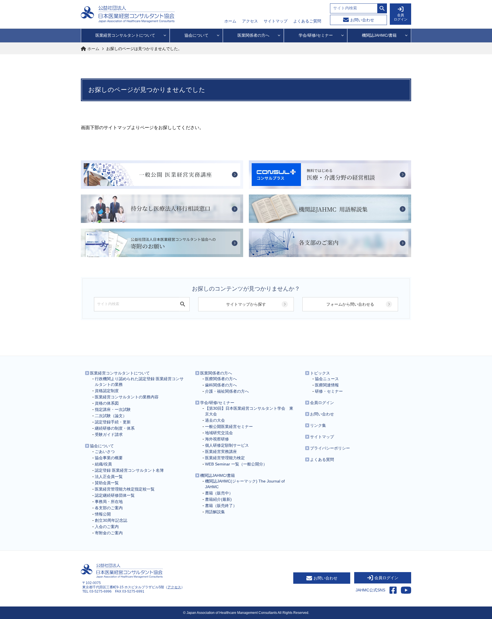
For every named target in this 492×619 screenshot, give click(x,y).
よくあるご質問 (307, 21)
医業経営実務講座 (221, 451)
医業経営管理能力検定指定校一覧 (125, 489)
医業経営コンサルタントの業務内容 (127, 397)
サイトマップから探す (246, 304)
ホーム (230, 21)
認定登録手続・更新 (113, 422)
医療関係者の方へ (221, 378)
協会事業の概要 (109, 458)
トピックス (320, 373)
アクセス (250, 21)
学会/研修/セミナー (217, 402)
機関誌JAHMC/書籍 (217, 475)
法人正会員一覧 (109, 476)
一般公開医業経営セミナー (229, 426)
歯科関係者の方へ (221, 385)
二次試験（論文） (111, 415)
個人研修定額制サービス (227, 445)
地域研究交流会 (219, 432)
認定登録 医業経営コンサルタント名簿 (129, 470)
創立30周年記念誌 (111, 520)
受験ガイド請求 (109, 434)
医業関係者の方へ (216, 373)
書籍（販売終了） (221, 505)
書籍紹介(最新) (218, 499)
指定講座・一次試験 (113, 409)
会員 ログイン (400, 17)
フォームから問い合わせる (350, 304)
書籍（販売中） (219, 493)
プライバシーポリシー (330, 448)
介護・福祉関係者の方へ (227, 391)
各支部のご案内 (109, 508)
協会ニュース (327, 378)
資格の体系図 (107, 403)
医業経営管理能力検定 (225, 458)
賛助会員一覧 (107, 483)
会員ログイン (322, 402)
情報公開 (103, 514)
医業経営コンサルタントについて (120, 373)
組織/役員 (103, 464)
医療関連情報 (327, 385)
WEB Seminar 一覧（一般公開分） (236, 464)
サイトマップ (276, 21)
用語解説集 (215, 512)
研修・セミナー (329, 391)
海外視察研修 (217, 439)
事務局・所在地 (109, 501)
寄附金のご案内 (109, 533)
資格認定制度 (107, 390)
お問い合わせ (362, 20)
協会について (102, 446)
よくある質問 (322, 459)
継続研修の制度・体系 (115, 428)
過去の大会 (215, 420)
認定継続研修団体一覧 (115, 495)
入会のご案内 (107, 526)
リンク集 (318, 425)
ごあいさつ (105, 451)
